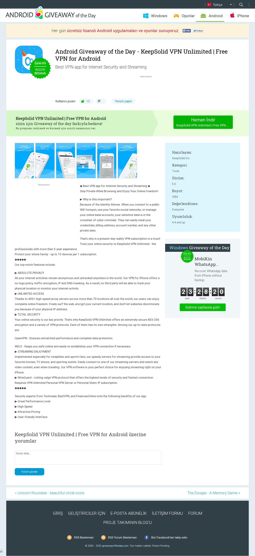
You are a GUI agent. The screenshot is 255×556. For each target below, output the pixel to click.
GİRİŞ (58, 513)
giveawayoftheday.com (115, 545)
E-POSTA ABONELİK (128, 513)
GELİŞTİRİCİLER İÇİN (86, 513)
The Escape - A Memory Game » (213, 493)
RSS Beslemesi (84, 537)
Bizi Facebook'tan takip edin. (169, 537)
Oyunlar (188, 16)
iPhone (243, 16)
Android (216, 16)
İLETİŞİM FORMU (167, 513)
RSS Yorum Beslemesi (122, 537)
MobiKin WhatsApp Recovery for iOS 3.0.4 (211, 261)
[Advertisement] (147, 86)
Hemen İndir (204, 122)
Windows (159, 16)
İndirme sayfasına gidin (202, 307)
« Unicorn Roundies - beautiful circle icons (49, 493)
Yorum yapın (123, 101)
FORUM (195, 513)
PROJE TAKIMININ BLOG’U (127, 522)
